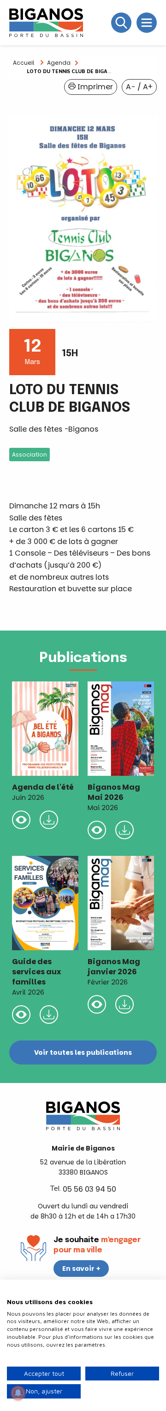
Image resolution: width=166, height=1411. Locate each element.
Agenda (59, 63)
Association (29, 454)
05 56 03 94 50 (89, 1189)
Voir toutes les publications (83, 1052)
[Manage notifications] (18, 1393)
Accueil (23, 63)
